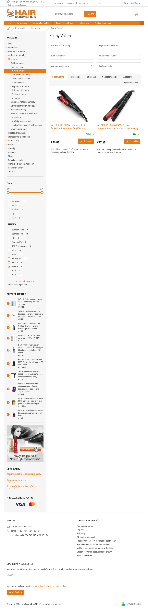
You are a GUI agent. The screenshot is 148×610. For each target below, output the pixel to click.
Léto (10, 44)
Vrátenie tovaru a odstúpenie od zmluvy (94, 552)
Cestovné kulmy (19, 94)
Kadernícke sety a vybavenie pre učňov (24, 474)
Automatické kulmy (20, 90)
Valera (17, 266)
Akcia (16, 205)
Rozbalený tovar (15, 168)
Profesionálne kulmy (21, 75)
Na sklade (18, 201)
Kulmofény (16, 98)
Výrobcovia (13, 47)
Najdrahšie (91, 77)
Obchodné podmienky (86, 537)
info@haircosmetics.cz (21, 526)
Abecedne (127, 77)
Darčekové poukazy (17, 160)
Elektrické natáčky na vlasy (23, 102)
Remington (19, 258)
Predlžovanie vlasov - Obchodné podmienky (96, 541)
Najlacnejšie (75, 77)
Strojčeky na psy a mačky (22, 121)
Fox (15, 238)
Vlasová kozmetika (16, 51)
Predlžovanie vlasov (17, 133)
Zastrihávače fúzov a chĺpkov (24, 113)
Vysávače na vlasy (19, 129)
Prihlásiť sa (15, 592)
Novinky (11, 148)
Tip (15, 213)
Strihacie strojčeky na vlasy (23, 106)
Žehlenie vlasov (18, 63)
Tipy (10, 156)
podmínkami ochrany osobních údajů (49, 586)
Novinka (17, 209)
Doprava (83, 3)
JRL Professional (21, 246)
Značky (11, 172)
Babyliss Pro (20, 234)
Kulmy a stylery (18, 71)
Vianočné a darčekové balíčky (21, 164)
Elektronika (13, 59)
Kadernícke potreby (16, 55)
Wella (16, 275)
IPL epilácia (16, 117)
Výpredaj (12, 152)
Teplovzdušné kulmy (21, 78)
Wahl (16, 271)
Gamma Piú (19, 242)
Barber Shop (13, 141)
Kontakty (81, 533)
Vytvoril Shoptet (134, 604)
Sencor (17, 262)
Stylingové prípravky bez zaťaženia (22, 486)
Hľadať (90, 14)
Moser (16, 254)
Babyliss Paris (20, 230)
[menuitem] (9, 23)
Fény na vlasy (17, 67)
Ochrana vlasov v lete (16, 480)
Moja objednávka (84, 555)
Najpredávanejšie (110, 77)
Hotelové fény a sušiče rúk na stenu (26, 125)
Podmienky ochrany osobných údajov (93, 544)
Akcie (10, 144)
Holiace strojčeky (18, 109)
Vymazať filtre (24, 281)
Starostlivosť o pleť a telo (19, 137)
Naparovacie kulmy (20, 86)
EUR (124, 3)
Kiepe (16, 250)
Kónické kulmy (18, 82)
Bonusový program (64, 3)
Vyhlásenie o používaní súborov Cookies (95, 548)
